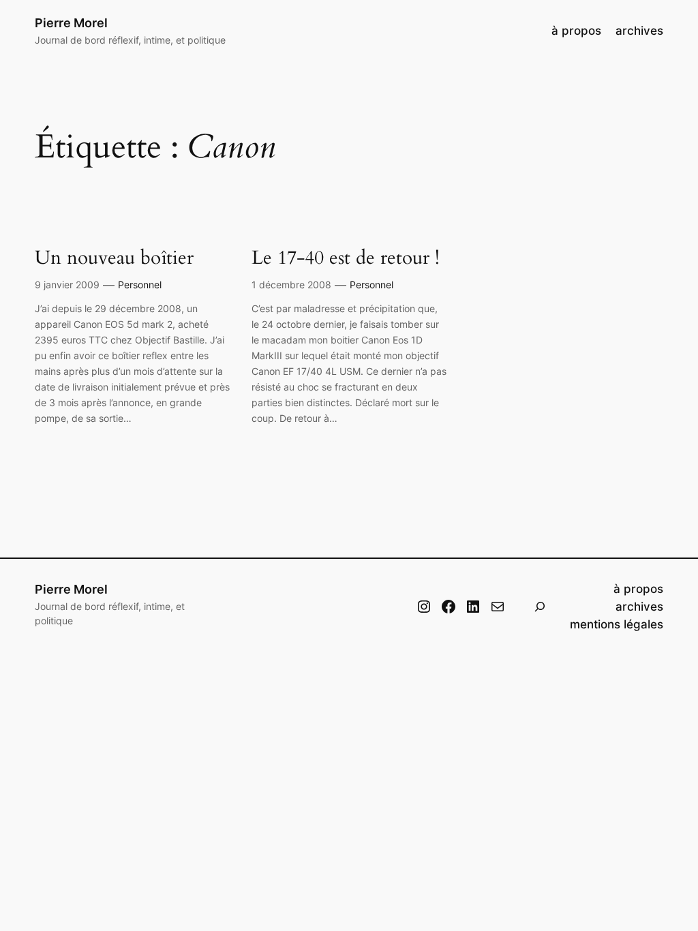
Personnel (140, 284)
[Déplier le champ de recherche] (540, 606)
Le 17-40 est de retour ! (346, 258)
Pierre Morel (71, 23)
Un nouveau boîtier (114, 258)
